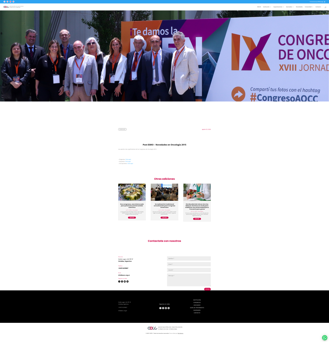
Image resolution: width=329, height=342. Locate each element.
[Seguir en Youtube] (125, 281)
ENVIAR (207, 289)
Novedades (299, 7)
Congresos (197, 302)
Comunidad (308, 7)
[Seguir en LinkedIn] (127, 281)
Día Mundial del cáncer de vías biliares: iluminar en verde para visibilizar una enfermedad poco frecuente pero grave (197, 206)
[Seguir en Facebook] (119, 281)
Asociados (289, 7)
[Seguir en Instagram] (122, 281)
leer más (132, 217)
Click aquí (128, 159)
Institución (266, 7)
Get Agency (180, 333)
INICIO (259, 7)
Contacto (318, 7)
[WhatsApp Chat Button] (324, 337)
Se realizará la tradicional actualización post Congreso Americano (164, 205)
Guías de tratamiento (197, 307)
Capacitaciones (277, 7)
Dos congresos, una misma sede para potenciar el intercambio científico (132, 205)
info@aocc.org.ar (124, 275)
